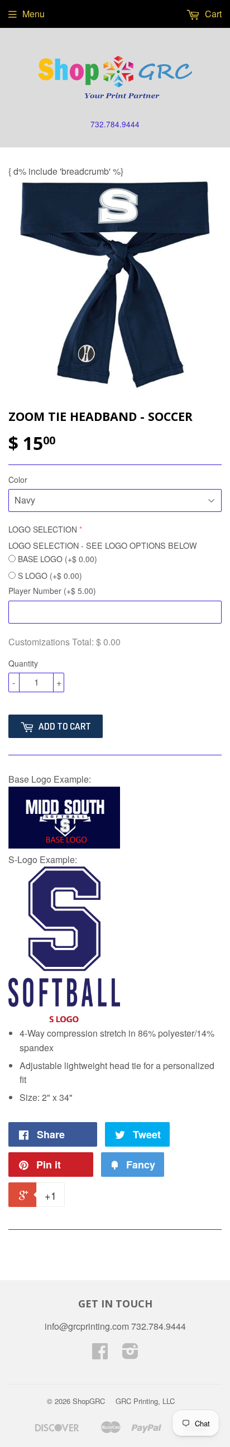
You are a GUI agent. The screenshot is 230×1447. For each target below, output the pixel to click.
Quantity (23, 663)
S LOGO (50, 575)
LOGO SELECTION (42, 529)
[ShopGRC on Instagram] (130, 1354)
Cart (212, 13)
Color (17, 479)
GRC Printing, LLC (145, 1401)
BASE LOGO (57, 558)
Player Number (52, 590)
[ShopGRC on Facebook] (100, 1354)
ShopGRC (89, 1401)
